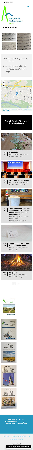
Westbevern (22, 424)
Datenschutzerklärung (19, 436)
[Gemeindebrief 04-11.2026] (16, 306)
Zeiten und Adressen (15, 419)
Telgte (23, 422)
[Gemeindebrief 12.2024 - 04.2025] (16, 376)
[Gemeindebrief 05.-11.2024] (16, 398)
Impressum (6, 436)
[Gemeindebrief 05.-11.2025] (16, 329)
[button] (28, 7)
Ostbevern (10, 424)
